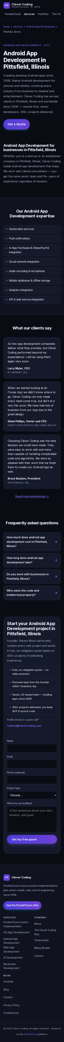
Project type (13, 788)
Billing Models (42, 948)
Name (10, 741)
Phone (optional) (16, 772)
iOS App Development (16, 932)
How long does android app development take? (25, 560)
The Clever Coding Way (45, 932)
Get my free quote (24, 839)
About (37, 923)
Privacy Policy (11, 1005)
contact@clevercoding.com (24, 725)
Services (29, 14)
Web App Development (11, 949)
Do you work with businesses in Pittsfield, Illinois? (28, 576)
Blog (6, 989)
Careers (39, 955)
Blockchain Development (11, 966)
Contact (8, 997)
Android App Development (40, 26)
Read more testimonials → (32, 496)
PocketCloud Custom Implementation (16, 924)
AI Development (12, 957)
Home (6, 26)
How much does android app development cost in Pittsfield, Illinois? (27, 542)
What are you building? (19, 803)
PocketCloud (13, 14)
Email (10, 756)
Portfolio (43, 14)
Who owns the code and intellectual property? (23, 593)
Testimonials (41, 940)
